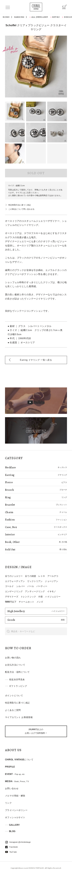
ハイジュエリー (52, 596)
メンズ (40, 602)
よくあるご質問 (13, 710)
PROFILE (10, 767)
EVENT (15, 774)
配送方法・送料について (17, 672)
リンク (8, 803)
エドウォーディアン (15, 581)
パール (30, 586)
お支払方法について (15, 665)
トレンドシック (28, 596)
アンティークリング (35, 591)
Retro (56, 17)
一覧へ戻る (36, 360)
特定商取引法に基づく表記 (19, 205)
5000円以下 (10, 602)
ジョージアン (51, 581)
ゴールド (9, 586)
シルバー (20, 586)
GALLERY (14, 825)
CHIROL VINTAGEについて (19, 759)
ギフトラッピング (18, 686)
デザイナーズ (11, 596)
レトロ (41, 576)
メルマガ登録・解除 (15, 795)
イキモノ (51, 591)
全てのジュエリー (14, 576)
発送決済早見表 (17, 679)
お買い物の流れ (13, 657)
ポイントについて (14, 695)
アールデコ (52, 576)
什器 (40, 596)
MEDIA (17, 781)
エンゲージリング (14, 591)
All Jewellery (39, 17)
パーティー (41, 586)
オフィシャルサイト (15, 817)
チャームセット (26, 602)
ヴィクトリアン (35, 581)
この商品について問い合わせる (21, 209)
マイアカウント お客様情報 (19, 717)
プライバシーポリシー (16, 810)
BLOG (12, 831)
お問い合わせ (11, 788)
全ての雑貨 (30, 576)
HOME (6, 17)
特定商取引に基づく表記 (17, 702)
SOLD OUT (36, 173)
